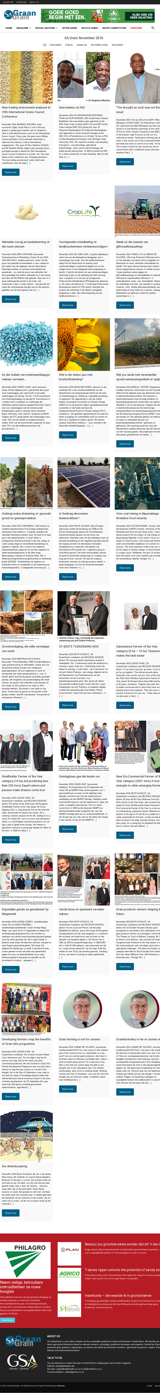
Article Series (89, 27)
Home (9, 27)
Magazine (22, 27)
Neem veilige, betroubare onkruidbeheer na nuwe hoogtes (21, 1287)
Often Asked (69, 27)
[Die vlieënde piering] (26, 1136)
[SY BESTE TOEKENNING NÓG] (84, 616)
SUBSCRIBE (21, 2)
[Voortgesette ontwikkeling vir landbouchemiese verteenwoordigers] (84, 212)
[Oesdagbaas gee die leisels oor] (84, 746)
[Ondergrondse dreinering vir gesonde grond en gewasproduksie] (26, 483)
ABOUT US (34, 2)
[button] (153, 28)
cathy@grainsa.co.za (74, 1372)
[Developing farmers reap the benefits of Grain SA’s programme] (26, 1009)
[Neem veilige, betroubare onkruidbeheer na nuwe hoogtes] (25, 1260)
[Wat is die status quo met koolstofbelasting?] (84, 344)
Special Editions (45, 27)
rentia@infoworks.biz (65, 1366)
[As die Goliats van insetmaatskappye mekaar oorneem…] (26, 344)
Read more (10, 172)
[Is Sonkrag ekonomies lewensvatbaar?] (84, 483)
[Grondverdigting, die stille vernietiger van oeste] (26, 616)
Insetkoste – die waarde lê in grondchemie (118, 1296)
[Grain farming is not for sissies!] (84, 1009)
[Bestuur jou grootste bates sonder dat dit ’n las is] (69, 1254)
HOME (149, 1386)
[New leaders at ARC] (84, 77)
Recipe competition (114, 27)
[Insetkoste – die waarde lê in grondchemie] (69, 1305)
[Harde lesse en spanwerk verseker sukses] (84, 879)
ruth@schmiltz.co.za (92, 1369)
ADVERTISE (8, 2)
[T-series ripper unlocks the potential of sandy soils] (69, 1279)
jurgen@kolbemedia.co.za (68, 1369)
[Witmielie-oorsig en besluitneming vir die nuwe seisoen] (26, 212)
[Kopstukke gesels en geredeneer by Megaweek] (26, 879)
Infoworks (61, 1386)
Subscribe (136, 27)
